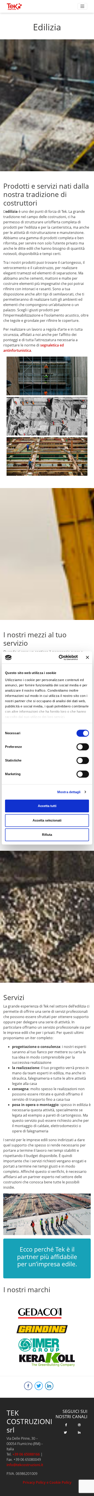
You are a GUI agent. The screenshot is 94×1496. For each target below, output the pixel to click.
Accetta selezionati (47, 820)
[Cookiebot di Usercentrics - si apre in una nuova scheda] (59, 657)
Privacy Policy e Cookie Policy (47, 1482)
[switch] (83, 746)
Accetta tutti (47, 806)
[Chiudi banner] (87, 657)
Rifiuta (47, 834)
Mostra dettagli (69, 792)
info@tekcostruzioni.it (25, 1464)
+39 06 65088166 (26, 1454)
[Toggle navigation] (82, 6)
